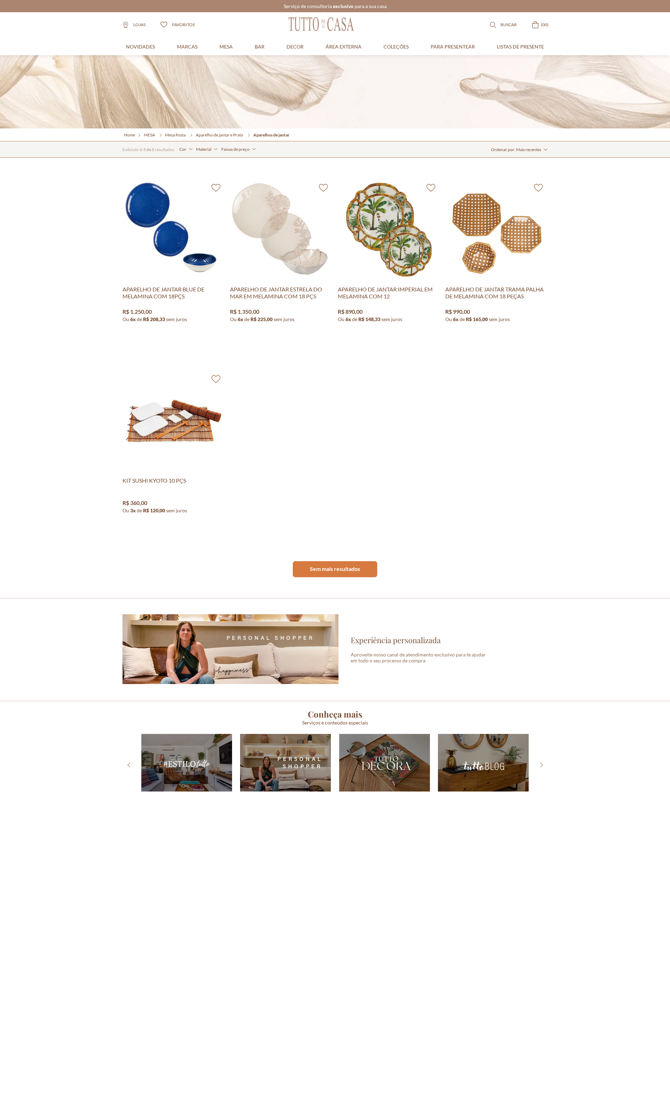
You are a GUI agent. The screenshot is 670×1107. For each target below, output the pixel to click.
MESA (149, 135)
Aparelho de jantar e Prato (219, 135)
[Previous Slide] (128, 765)
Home (129, 135)
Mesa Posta (175, 135)
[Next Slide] (541, 765)
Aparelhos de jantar (271, 135)
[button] (186, 149)
